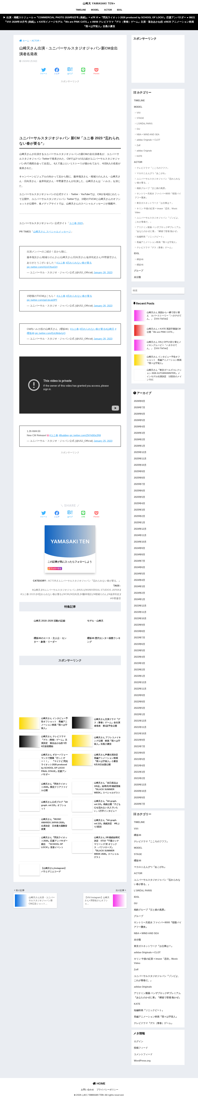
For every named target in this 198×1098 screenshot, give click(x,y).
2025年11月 (140, 458)
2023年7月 (139, 637)
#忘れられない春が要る (79, 262)
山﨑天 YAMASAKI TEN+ (99, 3)
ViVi (138, 112)
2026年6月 (139, 414)
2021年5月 (139, 759)
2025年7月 (139, 484)
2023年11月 (140, 612)
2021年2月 (139, 778)
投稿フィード (141, 1048)
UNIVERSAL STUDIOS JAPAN (103, 589)
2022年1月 (139, 714)
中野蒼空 (116, 598)
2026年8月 (139, 401)
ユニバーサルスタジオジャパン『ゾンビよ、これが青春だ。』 (157, 219)
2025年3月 (139, 509)
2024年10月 (140, 541)
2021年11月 (140, 727)
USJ (82, 589)
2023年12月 (140, 605)
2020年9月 (139, 797)
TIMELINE (81, 10)
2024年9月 (139, 548)
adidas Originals (144, 150)
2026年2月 (139, 439)
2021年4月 (139, 765)
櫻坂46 (140, 264)
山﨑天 (36, 589)
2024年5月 (139, 573)
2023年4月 (139, 656)
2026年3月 (139, 433)
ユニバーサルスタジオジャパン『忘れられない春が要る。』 (89, 580)
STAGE (140, 118)
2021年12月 (140, 720)
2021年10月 (140, 733)
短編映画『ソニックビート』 (151, 236)
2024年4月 (139, 580)
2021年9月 (139, 740)
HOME (100, 1083)
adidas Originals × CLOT (148, 140)
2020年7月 (139, 804)
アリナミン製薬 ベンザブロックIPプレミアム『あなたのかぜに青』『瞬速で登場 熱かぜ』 (158, 229)
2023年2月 (139, 669)
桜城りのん (101, 594)
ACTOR (108, 10)
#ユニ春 (60, 262)
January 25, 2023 (103, 441)
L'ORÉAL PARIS (144, 123)
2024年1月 (139, 599)
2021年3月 (139, 772)
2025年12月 (140, 452)
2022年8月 (139, 701)
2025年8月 (139, 477)
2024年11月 (140, 535)
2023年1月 (139, 676)
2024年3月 (139, 586)
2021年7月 (139, 746)
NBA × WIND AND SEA (148, 134)
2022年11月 (140, 688)
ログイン (138, 1041)
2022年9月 (139, 695)
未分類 (137, 277)
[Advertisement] (70, 105)
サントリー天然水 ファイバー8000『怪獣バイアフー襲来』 (158, 195)
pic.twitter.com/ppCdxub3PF (42, 300)
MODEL (95, 10)
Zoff (138, 145)
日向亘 (75, 594)
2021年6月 (139, 752)
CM (67, 594)
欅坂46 (140, 259)
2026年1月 (139, 445)
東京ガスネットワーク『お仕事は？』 (155, 203)
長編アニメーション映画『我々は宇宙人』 (157, 242)
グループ (138, 270)
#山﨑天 (110, 329)
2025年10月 (140, 465)
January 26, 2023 (103, 272)
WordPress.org (142, 1060)
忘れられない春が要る (50, 594)
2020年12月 (140, 784)
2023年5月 (139, 650)
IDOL (119, 10)
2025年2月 (139, 516)
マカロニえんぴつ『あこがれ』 (152, 173)
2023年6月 (139, 644)
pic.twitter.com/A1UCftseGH (42, 267)
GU (138, 129)
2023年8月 (139, 631)
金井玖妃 (114, 594)
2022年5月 (139, 708)
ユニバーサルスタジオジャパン (60, 589)
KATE (139, 156)
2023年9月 (139, 625)
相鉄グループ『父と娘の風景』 (152, 188)
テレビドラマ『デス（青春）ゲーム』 (155, 247)
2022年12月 (140, 682)
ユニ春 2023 (76, 223)
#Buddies (64, 435)
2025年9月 (139, 471)
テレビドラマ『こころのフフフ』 (153, 168)
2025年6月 (139, 490)
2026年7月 (139, 407)
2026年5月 (139, 420)
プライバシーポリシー (107, 1089)
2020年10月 (140, 791)
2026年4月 (139, 426)
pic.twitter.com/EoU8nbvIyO (50, 333)
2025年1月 (139, 522)
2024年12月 (140, 529)
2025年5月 (139, 497)
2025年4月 (139, 503)
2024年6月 (139, 567)
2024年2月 (139, 593)
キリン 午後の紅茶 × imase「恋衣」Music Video (156, 210)
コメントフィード (143, 1054)
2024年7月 (139, 561)
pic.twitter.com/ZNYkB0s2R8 (85, 435)
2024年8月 (139, 554)
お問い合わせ (87, 1089)
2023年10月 (140, 618)
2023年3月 (139, 663)
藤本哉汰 (87, 594)
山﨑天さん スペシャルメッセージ (52, 231)
